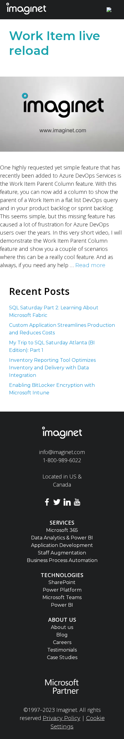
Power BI (62, 605)
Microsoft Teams (62, 597)
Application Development (62, 545)
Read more (90, 265)
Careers (62, 642)
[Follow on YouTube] (77, 503)
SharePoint (62, 582)
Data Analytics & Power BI (62, 538)
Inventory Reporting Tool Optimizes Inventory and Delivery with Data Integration (52, 367)
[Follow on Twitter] (57, 503)
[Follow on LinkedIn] (67, 503)
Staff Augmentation (62, 553)
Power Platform (62, 590)
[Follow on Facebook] (47, 503)
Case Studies (62, 657)
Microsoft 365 (62, 530)
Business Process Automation (62, 560)
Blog (62, 635)
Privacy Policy (61, 718)
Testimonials (62, 650)
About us (62, 627)
